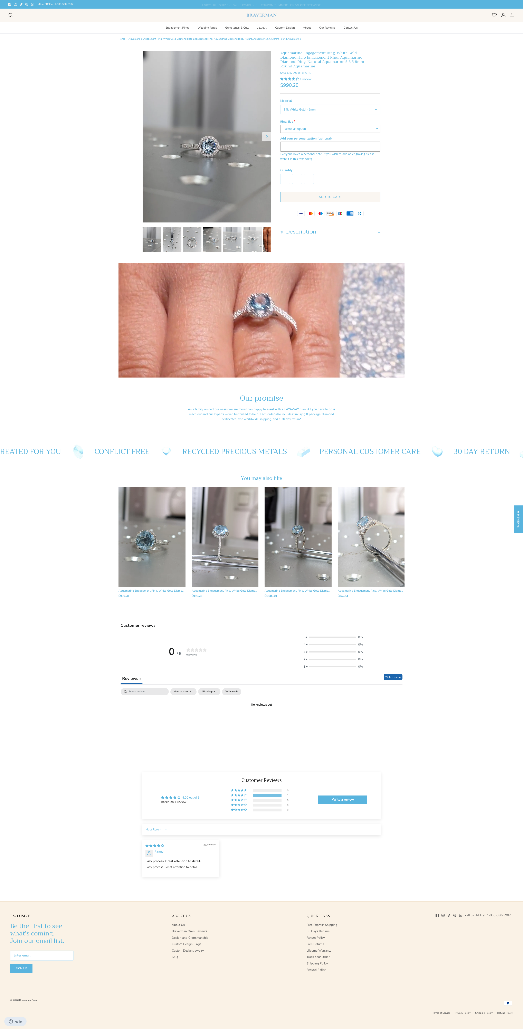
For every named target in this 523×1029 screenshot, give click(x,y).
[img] (154, 846)
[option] (207, 136)
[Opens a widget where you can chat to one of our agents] (15, 1022)
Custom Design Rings (186, 944)
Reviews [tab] (131, 678)
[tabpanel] (261, 718)
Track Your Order (318, 957)
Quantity (286, 170)
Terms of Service (441, 1012)
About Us (178, 925)
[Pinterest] (26, 4)
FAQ (175, 957)
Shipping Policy (317, 963)
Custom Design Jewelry (188, 951)
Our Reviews (327, 28)
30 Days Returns (318, 931)
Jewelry (262, 28)
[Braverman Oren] (261, 15)
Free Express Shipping (322, 925)
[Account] (502, 15)
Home (121, 38)
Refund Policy (316, 970)
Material (286, 101)
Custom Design (285, 28)
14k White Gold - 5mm (300, 109)
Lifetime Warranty (319, 951)
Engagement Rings (177, 28)
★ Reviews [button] (518, 519)
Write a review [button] (343, 799)
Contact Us (351, 28)
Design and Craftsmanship (190, 938)
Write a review (393, 677)
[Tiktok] (21, 4)
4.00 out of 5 (191, 797)
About (307, 28)
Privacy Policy (462, 1012)
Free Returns (315, 944)
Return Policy (316, 938)
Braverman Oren (28, 1000)
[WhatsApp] (32, 4)
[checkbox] (231, 691)
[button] (290, 79)
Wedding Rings (207, 28)
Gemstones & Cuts (237, 28)
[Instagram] (15, 4)
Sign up (21, 968)
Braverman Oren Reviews (189, 931)
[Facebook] (9, 4)
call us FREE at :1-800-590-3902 (55, 4)
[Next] (266, 136)
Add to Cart (330, 197)
